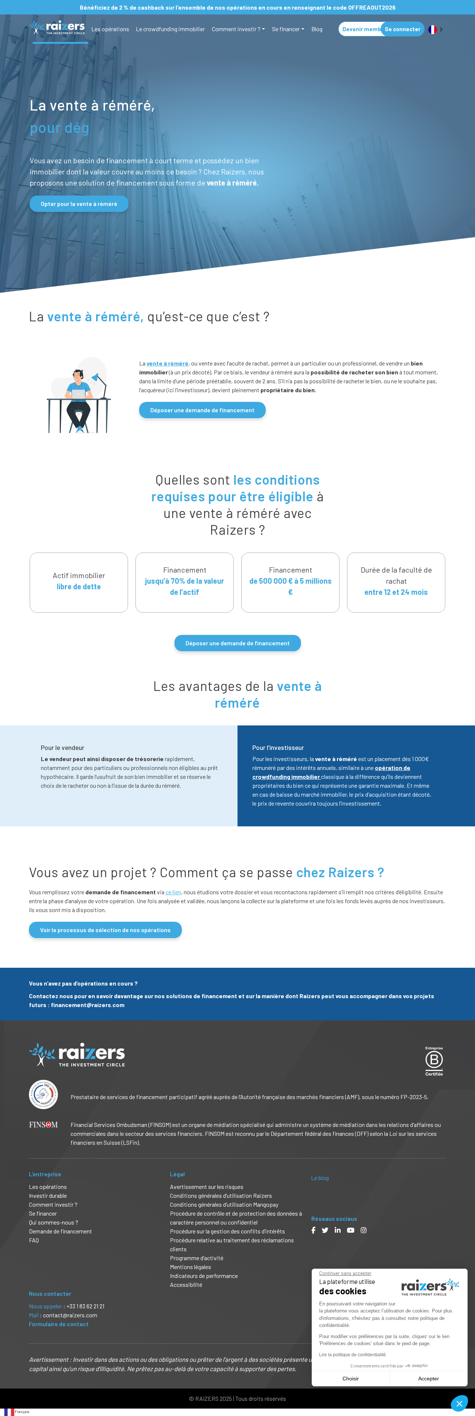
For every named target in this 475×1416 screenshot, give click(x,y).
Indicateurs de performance (204, 1275)
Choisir (351, 1378)
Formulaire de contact (59, 1323)
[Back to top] (463, 1386)
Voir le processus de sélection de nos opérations (105, 929)
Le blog (320, 1177)
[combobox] (16, 1412)
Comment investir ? (236, 28)
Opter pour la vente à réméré (79, 203)
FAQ (34, 1239)
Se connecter (402, 29)
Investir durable (48, 1195)
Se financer (286, 28)
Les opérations (110, 28)
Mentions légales (190, 1266)
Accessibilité (186, 1284)
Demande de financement (60, 1231)
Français (22, 1411)
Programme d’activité (196, 1257)
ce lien (173, 891)
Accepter (428, 1378)
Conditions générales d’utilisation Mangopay (224, 1204)
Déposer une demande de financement (202, 409)
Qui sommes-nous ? (53, 1222)
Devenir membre (365, 29)
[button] (459, 1403)
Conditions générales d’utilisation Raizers (221, 1195)
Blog (316, 28)
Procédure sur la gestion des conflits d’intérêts (227, 1231)
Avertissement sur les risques (206, 1186)
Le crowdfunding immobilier (170, 28)
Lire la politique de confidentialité (352, 1354)
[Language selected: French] (435, 29)
